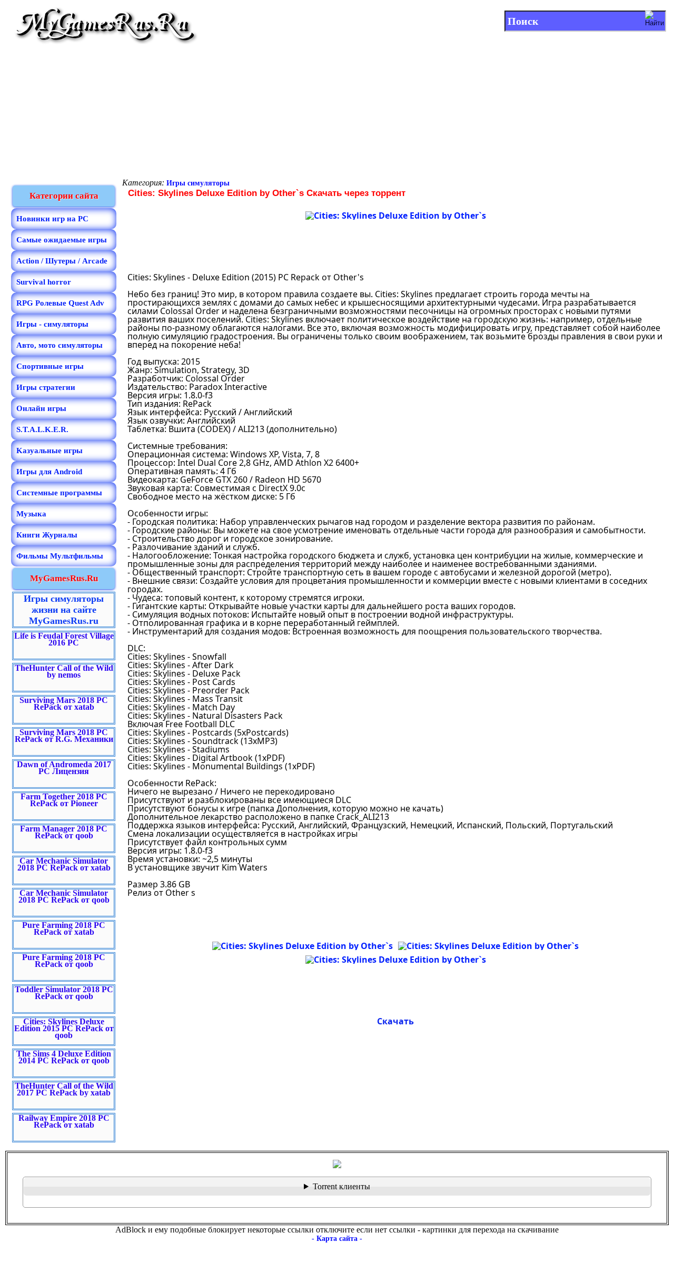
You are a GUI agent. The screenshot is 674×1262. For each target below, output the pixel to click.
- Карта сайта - (337, 1239)
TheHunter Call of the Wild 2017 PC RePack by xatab (64, 1089)
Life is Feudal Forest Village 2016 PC (64, 639)
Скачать (395, 1021)
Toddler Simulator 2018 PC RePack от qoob (64, 993)
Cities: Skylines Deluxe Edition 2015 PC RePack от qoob (64, 1028)
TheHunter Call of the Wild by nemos (64, 671)
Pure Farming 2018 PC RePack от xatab (63, 928)
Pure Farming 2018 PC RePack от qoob (63, 960)
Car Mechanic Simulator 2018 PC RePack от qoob (64, 896)
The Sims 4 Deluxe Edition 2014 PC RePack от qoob (63, 1057)
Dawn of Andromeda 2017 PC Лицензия (64, 768)
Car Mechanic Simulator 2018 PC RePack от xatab (64, 864)
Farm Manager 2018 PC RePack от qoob (63, 832)
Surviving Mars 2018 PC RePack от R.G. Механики (64, 735)
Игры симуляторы (198, 183)
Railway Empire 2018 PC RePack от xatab (64, 1121)
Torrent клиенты (341, 1186)
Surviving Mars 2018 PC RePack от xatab (63, 703)
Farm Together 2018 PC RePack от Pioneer (64, 800)
